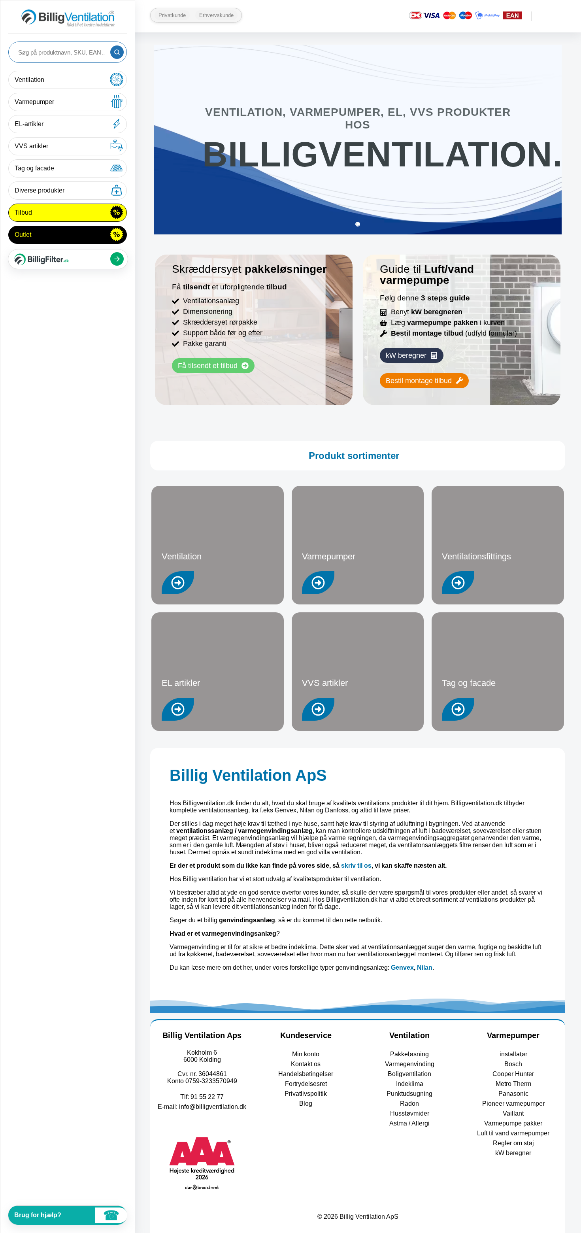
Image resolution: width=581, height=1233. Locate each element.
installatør (513, 1054)
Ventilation (29, 79)
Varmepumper (34, 101)
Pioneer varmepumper (513, 1103)
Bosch (513, 1064)
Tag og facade (34, 168)
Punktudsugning (409, 1093)
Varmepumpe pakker (513, 1123)
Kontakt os (306, 1064)
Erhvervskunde (216, 15)
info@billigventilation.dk (212, 1106)
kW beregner (513, 1153)
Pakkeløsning (409, 1054)
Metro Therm (513, 1083)
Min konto (305, 1054)
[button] (411, 355)
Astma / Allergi (409, 1123)
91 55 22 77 (207, 1096)
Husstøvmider (409, 1113)
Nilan (424, 967)
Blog (305, 1103)
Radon (409, 1103)
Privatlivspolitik (306, 1093)
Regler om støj (513, 1143)
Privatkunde (172, 15)
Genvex (402, 967)
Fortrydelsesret (306, 1083)
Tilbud (23, 212)
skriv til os (356, 865)
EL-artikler (29, 124)
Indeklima (409, 1083)
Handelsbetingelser (305, 1074)
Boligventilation (409, 1074)
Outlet (23, 234)
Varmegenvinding (409, 1064)
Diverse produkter (39, 190)
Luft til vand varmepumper (513, 1133)
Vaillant (513, 1113)
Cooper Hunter (513, 1074)
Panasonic (513, 1093)
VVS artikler (31, 146)
